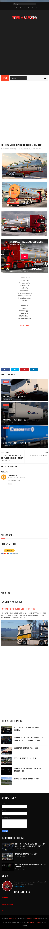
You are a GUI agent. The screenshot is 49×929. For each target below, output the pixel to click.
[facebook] (13, 7)
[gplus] (28, 7)
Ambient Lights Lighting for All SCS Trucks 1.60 (30, 865)
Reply (9, 484)
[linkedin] (20, 7)
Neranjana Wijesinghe (35, 922)
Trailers (38, 149)
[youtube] (32, 7)
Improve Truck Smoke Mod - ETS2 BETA (18, 609)
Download (24, 325)
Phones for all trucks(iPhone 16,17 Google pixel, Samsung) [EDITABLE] (29, 738)
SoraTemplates (13, 919)
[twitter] (16, 7)
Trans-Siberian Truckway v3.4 (26, 778)
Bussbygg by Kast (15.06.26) (14, 396)
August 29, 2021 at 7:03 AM (17, 478)
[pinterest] (36, 7)
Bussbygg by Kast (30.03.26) (15, 419)
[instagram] (24, 7)
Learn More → (19, 886)
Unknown (12, 475)
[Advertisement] (24, 47)
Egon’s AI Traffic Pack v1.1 (25, 758)
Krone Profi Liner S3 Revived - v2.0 (17, 443)
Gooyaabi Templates (33, 919)
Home (5, 78)
